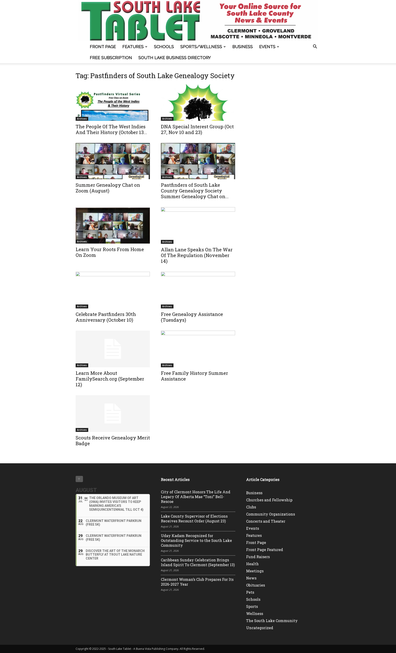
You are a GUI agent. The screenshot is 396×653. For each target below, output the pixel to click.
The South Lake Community (272, 620)
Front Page (103, 46)
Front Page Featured (264, 549)
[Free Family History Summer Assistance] (198, 349)
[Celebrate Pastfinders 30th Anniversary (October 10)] (113, 290)
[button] (314, 47)
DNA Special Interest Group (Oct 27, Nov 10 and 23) (197, 129)
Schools (164, 46)
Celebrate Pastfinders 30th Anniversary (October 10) (106, 317)
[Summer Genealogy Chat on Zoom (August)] (113, 161)
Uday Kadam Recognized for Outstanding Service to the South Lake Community (196, 540)
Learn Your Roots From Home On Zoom (110, 252)
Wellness (254, 613)
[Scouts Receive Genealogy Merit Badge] (113, 413)
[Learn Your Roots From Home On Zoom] (113, 225)
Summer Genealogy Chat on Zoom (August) (108, 188)
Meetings (255, 570)
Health (252, 563)
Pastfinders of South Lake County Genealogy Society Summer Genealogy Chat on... (195, 191)
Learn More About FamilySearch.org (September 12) (110, 379)
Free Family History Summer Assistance (194, 376)
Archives (82, 118)
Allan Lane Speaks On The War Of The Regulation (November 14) (197, 255)
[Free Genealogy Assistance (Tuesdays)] (198, 290)
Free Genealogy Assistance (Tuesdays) (192, 317)
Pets (250, 592)
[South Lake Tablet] (198, 20)
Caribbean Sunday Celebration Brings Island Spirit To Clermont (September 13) (198, 562)
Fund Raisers (258, 556)
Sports (252, 606)
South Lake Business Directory (174, 57)
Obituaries (255, 585)
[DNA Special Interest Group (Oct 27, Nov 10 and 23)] (198, 102)
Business (242, 46)
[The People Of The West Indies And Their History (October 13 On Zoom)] (113, 102)
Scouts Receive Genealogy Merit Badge (113, 440)
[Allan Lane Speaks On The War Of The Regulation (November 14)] (198, 225)
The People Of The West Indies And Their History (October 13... (111, 129)
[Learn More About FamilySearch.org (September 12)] (113, 349)
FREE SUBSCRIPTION (111, 57)
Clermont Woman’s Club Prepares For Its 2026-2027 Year (197, 582)
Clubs (251, 507)
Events (267, 46)
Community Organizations (270, 514)
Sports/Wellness (201, 46)
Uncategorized (259, 627)
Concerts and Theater (265, 521)
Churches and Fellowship (269, 499)
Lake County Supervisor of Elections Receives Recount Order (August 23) (194, 518)
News (251, 578)
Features (133, 46)
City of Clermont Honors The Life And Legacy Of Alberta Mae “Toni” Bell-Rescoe (195, 496)
